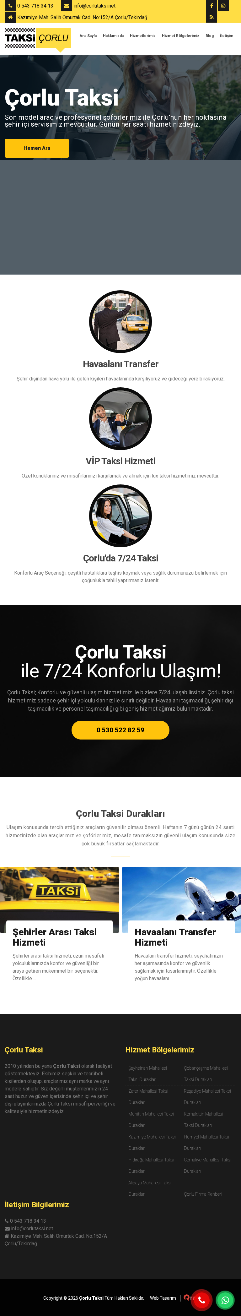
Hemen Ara (37, 148)
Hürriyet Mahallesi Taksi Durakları (206, 1142)
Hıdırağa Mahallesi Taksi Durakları (151, 1165)
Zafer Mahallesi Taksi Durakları (148, 1097)
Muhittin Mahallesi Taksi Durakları (151, 1119)
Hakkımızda (113, 36)
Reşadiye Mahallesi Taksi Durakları (207, 1097)
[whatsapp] (225, 1300)
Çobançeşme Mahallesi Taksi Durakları (206, 1074)
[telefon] (202, 1300)
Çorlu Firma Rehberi (203, 1194)
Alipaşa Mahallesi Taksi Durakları (150, 1188)
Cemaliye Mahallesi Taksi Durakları (207, 1165)
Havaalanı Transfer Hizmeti (53, 937)
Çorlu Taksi (24, 1050)
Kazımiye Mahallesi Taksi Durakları (152, 1142)
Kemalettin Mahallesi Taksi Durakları (203, 1119)
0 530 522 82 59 (120, 730)
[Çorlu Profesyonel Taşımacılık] (181, 900)
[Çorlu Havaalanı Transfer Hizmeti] (59, 900)
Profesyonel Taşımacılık (161, 937)
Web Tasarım (163, 1298)
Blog (210, 36)
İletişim (226, 36)
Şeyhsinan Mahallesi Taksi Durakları (147, 1074)
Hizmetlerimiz (143, 36)
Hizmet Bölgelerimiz (180, 36)
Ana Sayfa (88, 36)
